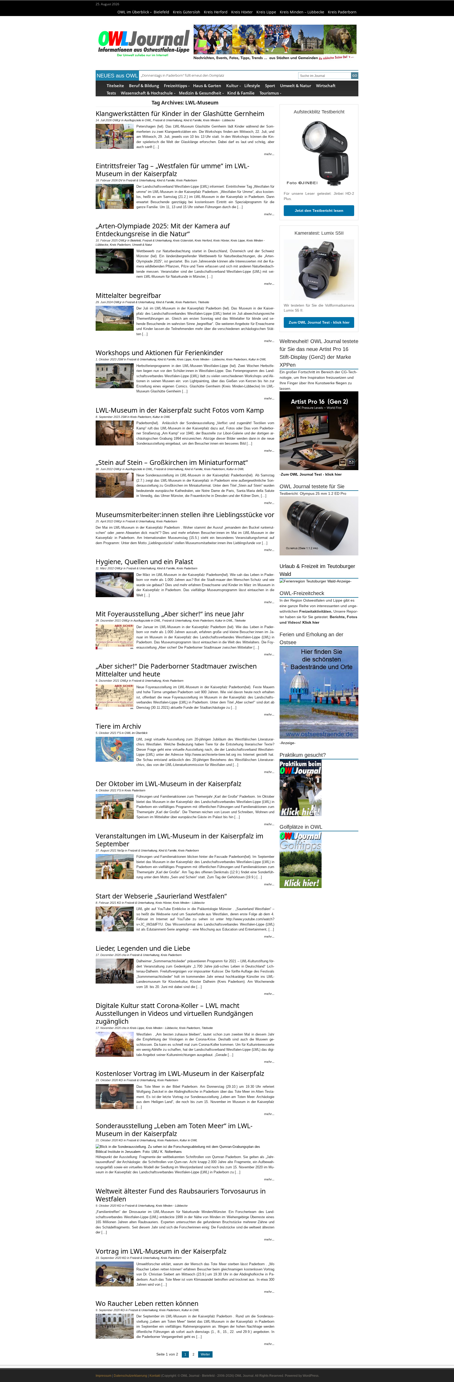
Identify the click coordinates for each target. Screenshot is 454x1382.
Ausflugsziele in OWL (137, 120)
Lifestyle (252, 85)
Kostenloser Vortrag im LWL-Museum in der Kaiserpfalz (180, 1073)
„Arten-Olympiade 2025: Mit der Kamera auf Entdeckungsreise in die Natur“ (163, 229)
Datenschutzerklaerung (130, 1376)
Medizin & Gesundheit (200, 92)
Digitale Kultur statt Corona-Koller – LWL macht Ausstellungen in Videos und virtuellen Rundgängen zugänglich (174, 1013)
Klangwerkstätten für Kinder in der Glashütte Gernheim (180, 113)
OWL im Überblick (133, 11)
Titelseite (115, 85)
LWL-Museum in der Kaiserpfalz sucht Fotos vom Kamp (180, 410)
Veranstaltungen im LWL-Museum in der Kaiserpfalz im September (179, 839)
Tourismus (269, 92)
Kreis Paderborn (342, 11)
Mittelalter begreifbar (128, 295)
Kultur (232, 85)
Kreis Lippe (266, 11)
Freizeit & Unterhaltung (167, 120)
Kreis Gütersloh (186, 11)
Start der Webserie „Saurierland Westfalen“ (161, 895)
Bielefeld (161, 11)
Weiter (205, 1354)
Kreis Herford (216, 11)
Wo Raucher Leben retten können (147, 1303)
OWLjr (116, 120)
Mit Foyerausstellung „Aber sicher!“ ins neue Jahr (170, 613)
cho (124, 955)
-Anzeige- (344, 581)
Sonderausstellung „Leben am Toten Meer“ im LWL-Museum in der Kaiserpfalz (174, 1129)
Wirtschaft (326, 85)
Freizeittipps (175, 85)
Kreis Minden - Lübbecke (219, 120)
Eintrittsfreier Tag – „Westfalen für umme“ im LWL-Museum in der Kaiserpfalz (172, 169)
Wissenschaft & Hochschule (147, 92)
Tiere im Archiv (118, 726)
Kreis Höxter (242, 11)
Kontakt (154, 1376)
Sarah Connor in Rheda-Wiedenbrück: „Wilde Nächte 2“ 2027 (187, 75)
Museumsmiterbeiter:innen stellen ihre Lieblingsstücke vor (185, 514)
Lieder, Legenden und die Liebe (143, 948)
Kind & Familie (241, 92)
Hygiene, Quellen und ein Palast (144, 561)
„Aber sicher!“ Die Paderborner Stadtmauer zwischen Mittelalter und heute (176, 669)
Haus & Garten (207, 85)
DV (120, 180)
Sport (270, 85)
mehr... (269, 154)
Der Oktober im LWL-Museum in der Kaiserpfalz (168, 783)
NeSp (120, 850)
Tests (111, 92)
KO (119, 902)
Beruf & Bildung (144, 85)
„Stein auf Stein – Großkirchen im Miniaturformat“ (172, 462)
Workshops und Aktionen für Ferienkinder (159, 352)
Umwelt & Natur (295, 85)
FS (119, 732)
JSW (120, 359)
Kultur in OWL (257, 359)
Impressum (103, 1376)
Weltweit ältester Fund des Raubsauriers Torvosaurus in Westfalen (181, 1194)
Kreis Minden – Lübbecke (302, 11)
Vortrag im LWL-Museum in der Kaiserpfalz (161, 1251)
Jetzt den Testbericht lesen (319, 210)
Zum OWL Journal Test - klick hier (319, 322)
